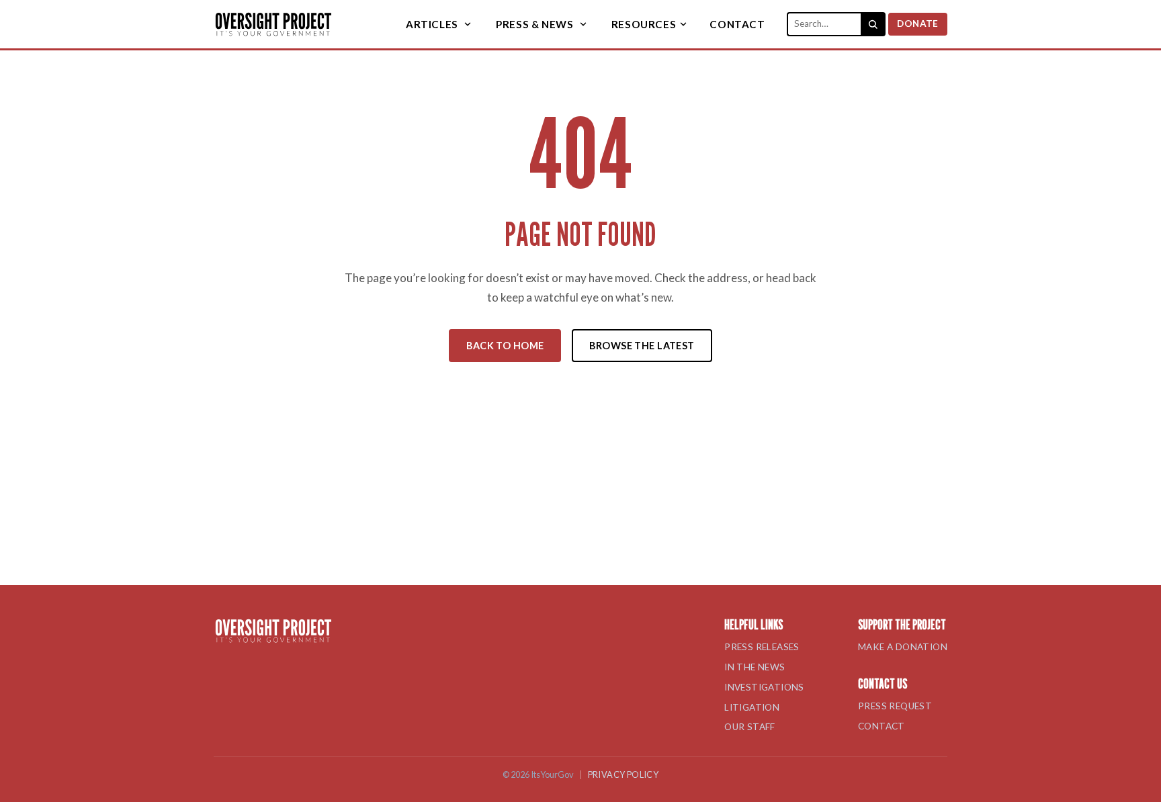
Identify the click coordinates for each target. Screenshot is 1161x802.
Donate (917, 23)
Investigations (764, 687)
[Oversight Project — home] (273, 24)
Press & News (534, 24)
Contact (737, 24)
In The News (754, 667)
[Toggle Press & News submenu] (582, 24)
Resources (643, 24)
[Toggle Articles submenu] (467, 24)
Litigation (751, 707)
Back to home (505, 345)
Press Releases (762, 646)
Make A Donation (902, 646)
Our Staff (749, 726)
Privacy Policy (623, 774)
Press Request (895, 706)
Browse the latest (641, 345)
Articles (432, 24)
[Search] (873, 24)
